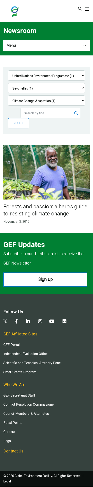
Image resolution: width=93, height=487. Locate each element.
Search (80, 8)
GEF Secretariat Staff (19, 395)
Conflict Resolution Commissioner (29, 404)
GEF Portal (11, 344)
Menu (11, 45)
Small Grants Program (19, 372)
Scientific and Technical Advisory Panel (32, 362)
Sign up (45, 279)
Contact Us (13, 451)
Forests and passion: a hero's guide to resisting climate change (45, 210)
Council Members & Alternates (26, 413)
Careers (9, 431)
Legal (7, 440)
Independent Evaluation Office (25, 353)
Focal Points (12, 422)
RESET (18, 123)
